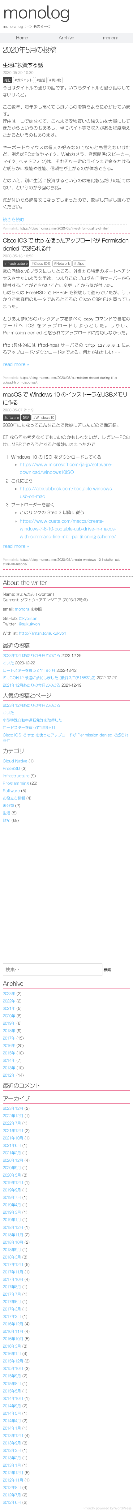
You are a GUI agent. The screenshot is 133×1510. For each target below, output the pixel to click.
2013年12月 (13, 1435)
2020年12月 (13, 1160)
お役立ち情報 (14, 798)
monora (110, 38)
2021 (7, 1008)
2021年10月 (13, 1138)
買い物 (56, 80)
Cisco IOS (42, 263)
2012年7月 (12, 1495)
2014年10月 (13, 1398)
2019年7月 (12, 1197)
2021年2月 (12, 1153)
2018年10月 (13, 1242)
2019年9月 (12, 1190)
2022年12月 (13, 1115)
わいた (8, 663)
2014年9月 (12, 1406)
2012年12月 (13, 1472)
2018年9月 (12, 1249)
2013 (7, 1068)
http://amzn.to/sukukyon (42, 633)
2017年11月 (13, 1272)
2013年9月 (12, 1443)
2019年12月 (13, 1182)
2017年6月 (12, 1301)
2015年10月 (13, 1368)
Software (11, 417)
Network (63, 263)
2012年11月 (13, 1480)
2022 (7, 1001)
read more (16, 364)
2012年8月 (12, 1487)
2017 (7, 1038)
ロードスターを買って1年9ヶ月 (29, 670)
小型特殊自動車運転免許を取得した (32, 720)
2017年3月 (12, 1309)
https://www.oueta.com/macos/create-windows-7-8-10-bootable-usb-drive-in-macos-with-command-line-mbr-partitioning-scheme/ (68, 529)
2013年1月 (12, 1465)
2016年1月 (12, 1353)
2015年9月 (12, 1376)
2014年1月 (12, 1428)
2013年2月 (12, 1458)
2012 (7, 1075)
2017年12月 (13, 1264)
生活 (42, 80)
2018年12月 (13, 1227)
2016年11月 (13, 1331)
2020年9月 (12, 1167)
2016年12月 (13, 1324)
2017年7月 (12, 1294)
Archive (66, 38)
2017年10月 (13, 1279)
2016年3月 (12, 1346)
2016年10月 (13, 1339)
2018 (7, 1030)
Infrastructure (16, 263)
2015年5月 (12, 1391)
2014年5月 (12, 1413)
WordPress (122, 1508)
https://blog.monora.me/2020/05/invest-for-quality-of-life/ (64, 228)
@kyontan (28, 618)
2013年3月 (12, 1450)
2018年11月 (13, 1235)
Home (22, 38)
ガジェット (24, 80)
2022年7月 (12, 1123)
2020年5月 (12, 1175)
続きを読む (13, 219)
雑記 (7, 80)
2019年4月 (12, 1205)
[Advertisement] (66, 893)
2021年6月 (12, 1145)
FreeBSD (11, 768)
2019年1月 (12, 1219)
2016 (7, 1045)
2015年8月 (12, 1383)
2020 (7, 1016)
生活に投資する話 (23, 65)
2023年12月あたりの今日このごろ (31, 655)
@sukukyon (29, 624)
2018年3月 (12, 1257)
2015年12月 (13, 1361)
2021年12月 (13, 1130)
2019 (7, 1023)
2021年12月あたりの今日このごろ (31, 685)
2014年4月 (12, 1420)
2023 (7, 993)
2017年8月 (12, 1287)
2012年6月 (12, 1502)
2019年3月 (12, 1212)
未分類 (8, 805)
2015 (7, 1053)
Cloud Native (15, 761)
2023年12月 (13, 1108)
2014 (7, 1060)
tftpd (80, 263)
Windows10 (45, 417)
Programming (16, 783)
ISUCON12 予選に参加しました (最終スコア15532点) (49, 678)
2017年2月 (12, 1316)
